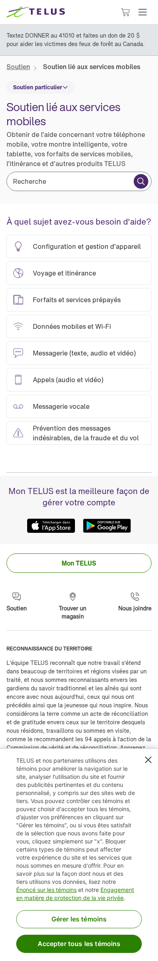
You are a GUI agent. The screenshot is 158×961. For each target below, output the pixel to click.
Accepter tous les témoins (79, 944)
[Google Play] (107, 526)
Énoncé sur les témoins (46, 889)
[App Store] (51, 526)
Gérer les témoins (79, 919)
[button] (143, 12)
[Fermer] (148, 760)
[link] (18, 66)
